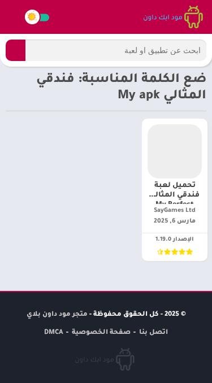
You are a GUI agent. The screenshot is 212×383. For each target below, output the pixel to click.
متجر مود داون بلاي (57, 315)
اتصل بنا (153, 333)
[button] (15, 50)
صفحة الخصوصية (101, 333)
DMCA (53, 333)
